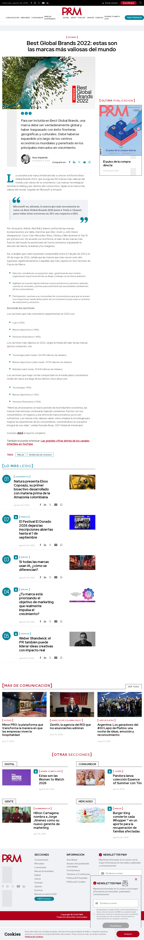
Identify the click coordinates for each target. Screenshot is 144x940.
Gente (73, 18)
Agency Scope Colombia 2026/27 (66, 720)
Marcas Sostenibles (49, 17)
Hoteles (8, 720)
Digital (66, 18)
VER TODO (133, 686)
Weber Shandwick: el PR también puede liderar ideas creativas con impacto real (36, 644)
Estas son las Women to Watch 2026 (51, 779)
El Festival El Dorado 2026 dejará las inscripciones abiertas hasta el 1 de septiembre (36, 529)
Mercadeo (25, 18)
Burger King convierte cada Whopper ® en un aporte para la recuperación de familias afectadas (126, 822)
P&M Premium (134, 17)
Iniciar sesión (111, 2)
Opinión (90, 18)
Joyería (118, 771)
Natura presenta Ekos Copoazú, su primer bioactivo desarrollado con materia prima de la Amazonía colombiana (32, 489)
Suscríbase (128, 2)
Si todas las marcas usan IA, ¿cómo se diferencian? (34, 566)
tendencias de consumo (40, 454)
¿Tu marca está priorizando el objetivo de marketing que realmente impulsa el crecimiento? (36, 604)
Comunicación (12, 18)
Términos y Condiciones (78, 874)
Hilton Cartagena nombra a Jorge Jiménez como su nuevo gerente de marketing (47, 820)
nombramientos (42, 808)
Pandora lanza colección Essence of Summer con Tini (127, 779)
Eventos (99, 18)
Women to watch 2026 (45, 894)
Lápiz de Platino (106, 720)
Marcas (20, 454)
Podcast (82, 18)
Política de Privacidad (77, 878)
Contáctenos (73, 870)
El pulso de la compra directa (116, 163)
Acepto (128, 934)
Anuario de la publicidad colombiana (78, 865)
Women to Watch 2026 (50, 771)
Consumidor (37, 18)
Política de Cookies (34, 936)
